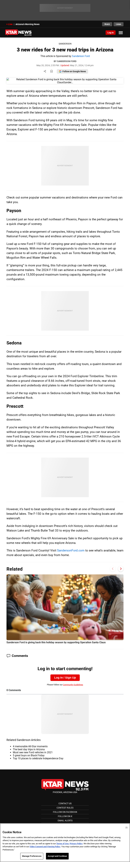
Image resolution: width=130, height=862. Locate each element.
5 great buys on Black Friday (29, 755)
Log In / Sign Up (65, 677)
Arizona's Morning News (27, 24)
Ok (126, 827)
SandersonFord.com (70, 550)
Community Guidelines (73, 684)
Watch (107, 24)
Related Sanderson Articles (23, 740)
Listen (118, 24)
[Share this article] (45, 71)
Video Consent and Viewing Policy (44, 846)
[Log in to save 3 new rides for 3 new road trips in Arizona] (51, 71)
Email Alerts (65, 820)
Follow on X (65, 816)
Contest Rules (65, 807)
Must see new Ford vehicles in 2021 (33, 752)
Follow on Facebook (65, 812)
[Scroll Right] (121, 568)
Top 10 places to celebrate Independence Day (38, 758)
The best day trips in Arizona (29, 749)
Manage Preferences (32, 856)
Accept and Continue (57, 856)
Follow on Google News (74, 71)
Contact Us (65, 803)
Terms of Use (62, 843)
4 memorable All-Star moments (30, 746)
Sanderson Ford (81, 56)
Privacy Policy (76, 843)
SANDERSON (65, 43)
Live (10, 24)
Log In (110, 32)
